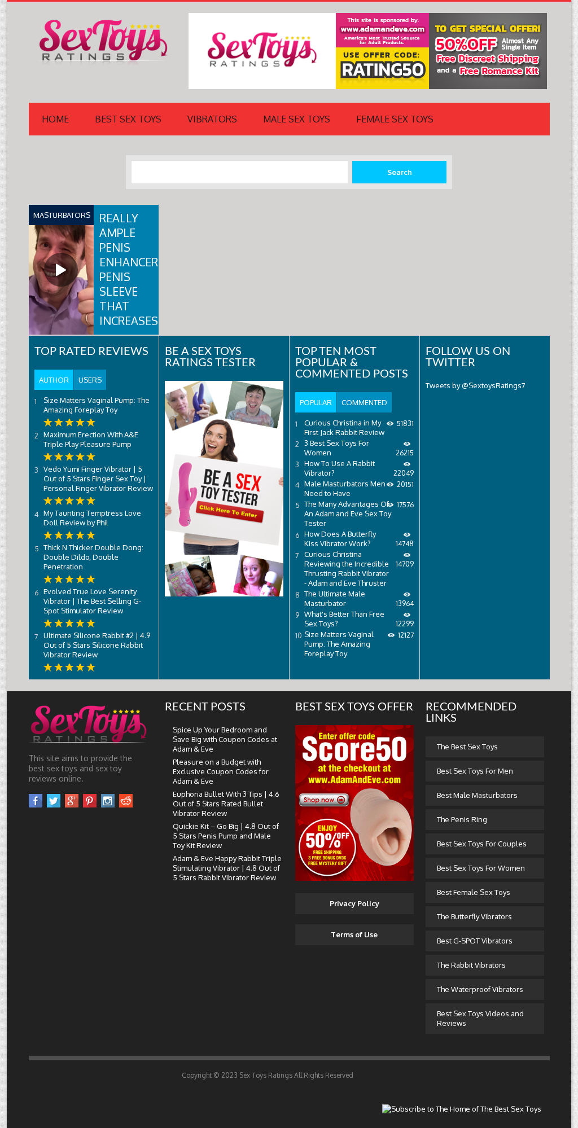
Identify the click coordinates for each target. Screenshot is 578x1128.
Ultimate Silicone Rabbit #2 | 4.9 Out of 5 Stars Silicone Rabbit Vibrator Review (96, 645)
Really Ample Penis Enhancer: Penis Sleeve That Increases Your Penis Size (129, 291)
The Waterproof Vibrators (480, 989)
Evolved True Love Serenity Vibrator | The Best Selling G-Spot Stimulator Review (92, 601)
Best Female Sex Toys (473, 892)
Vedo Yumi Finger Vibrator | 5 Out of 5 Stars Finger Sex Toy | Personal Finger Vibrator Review (98, 478)
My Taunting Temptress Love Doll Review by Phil (92, 517)
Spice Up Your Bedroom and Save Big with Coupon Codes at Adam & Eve (225, 739)
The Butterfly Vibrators (474, 916)
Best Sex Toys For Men (475, 770)
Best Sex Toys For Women (481, 867)
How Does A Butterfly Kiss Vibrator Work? (340, 538)
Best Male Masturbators (477, 795)
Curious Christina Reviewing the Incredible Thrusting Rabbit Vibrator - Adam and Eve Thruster (346, 568)
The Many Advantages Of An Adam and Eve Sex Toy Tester (347, 513)
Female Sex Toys (395, 119)
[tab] (53, 380)
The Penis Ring (462, 819)
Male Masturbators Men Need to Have (345, 488)
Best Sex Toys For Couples (482, 843)
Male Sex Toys (296, 119)
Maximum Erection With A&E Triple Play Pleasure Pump (90, 439)
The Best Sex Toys (467, 746)
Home (55, 119)
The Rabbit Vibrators (471, 964)
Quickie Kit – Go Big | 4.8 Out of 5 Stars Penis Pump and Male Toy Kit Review (226, 836)
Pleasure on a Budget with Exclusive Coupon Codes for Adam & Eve (221, 771)
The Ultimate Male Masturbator (334, 598)
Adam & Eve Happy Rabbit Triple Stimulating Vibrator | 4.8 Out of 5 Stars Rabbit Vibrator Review (227, 868)
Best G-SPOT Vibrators (475, 940)
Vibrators (212, 119)
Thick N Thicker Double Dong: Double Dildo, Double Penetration (93, 557)
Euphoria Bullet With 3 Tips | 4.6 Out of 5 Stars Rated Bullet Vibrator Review (226, 803)
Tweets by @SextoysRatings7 (476, 385)
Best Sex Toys (128, 119)
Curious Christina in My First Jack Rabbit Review (344, 427)
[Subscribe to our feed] (461, 1108)
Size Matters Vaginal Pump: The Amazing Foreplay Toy (96, 405)
